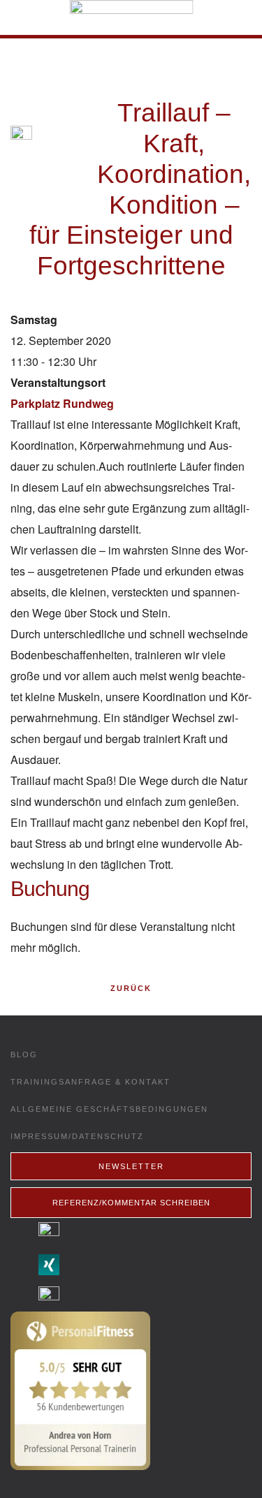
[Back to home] (131, 17)
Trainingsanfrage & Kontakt (90, 1082)
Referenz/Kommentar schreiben (131, 1202)
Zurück (131, 988)
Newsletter (131, 1166)
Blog (24, 1054)
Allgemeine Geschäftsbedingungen (109, 1109)
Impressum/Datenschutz (77, 1136)
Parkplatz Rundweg (62, 403)
